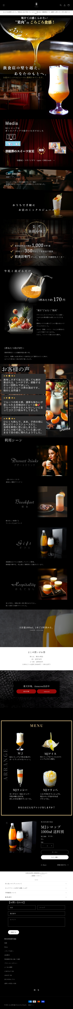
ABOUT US (8, 975)
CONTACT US (9, 971)
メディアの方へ (9, 951)
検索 (5, 943)
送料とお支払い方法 (10, 983)
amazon (47, 691)
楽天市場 (26, 691)
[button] (4, 5)
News (6, 947)
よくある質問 (8, 967)
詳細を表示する (61, 865)
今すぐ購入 (54, 857)
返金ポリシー (31, 1005)
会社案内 (7, 955)
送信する (13, 932)
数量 (42, 842)
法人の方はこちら (9, 979)
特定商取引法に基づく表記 (12, 959)
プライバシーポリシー (10, 963)
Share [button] (44, 865)
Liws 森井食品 (12, 1005)
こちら (42, 873)
